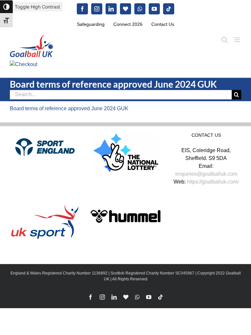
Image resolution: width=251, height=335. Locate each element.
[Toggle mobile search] (224, 39)
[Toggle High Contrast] (6, 6)
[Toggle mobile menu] (237, 39)
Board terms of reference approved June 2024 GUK (69, 108)
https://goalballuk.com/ (213, 182)
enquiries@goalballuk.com (206, 174)
